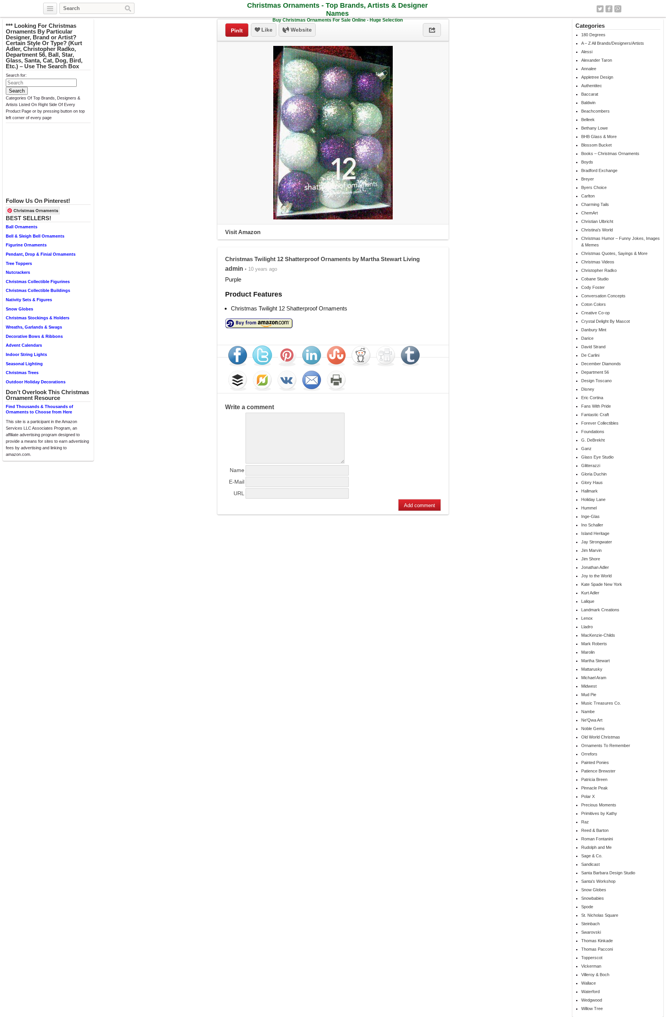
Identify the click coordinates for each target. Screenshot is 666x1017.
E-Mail (236, 482)
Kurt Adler (590, 592)
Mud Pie (588, 694)
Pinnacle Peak (594, 788)
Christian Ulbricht (597, 221)
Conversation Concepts (603, 295)
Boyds (587, 162)
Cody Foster (593, 287)
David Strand (593, 346)
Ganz (586, 448)
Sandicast (590, 864)
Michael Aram (593, 677)
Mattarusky (591, 669)
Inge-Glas (590, 516)
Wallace (588, 983)
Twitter (600, 9)
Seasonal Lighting (24, 363)
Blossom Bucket (596, 145)
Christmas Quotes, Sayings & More (614, 253)
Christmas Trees (22, 372)
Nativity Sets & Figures (29, 299)
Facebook (609, 9)
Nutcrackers (18, 272)
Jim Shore (590, 559)
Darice (587, 338)
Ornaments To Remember (605, 745)
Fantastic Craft (595, 414)
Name (237, 470)
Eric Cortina (592, 397)
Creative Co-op (595, 312)
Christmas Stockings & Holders (37, 317)
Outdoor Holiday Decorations (36, 381)
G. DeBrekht (593, 440)
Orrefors (589, 754)
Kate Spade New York (601, 584)
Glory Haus (592, 482)
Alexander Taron (596, 60)
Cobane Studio (595, 279)
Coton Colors (593, 304)
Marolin (588, 652)
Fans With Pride (596, 406)
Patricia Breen (594, 779)
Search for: (16, 75)
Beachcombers (595, 111)
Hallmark (589, 491)
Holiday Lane (593, 499)
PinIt (237, 30)
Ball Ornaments (21, 226)
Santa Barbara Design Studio (608, 872)
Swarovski (591, 932)
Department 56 (595, 372)
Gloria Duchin (594, 474)
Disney (587, 389)
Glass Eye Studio (597, 457)
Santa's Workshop (598, 881)
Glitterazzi (590, 465)
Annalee (588, 68)
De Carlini (590, 355)
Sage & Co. (591, 855)
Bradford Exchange (599, 170)
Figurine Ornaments (26, 245)
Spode (587, 906)
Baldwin (588, 102)
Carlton (588, 196)
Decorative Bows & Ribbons (34, 336)
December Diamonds (601, 363)
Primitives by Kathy (599, 813)
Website (300, 30)
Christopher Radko (599, 270)
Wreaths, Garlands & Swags (34, 327)
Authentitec (591, 85)
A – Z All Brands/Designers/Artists (612, 43)
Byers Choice (594, 187)
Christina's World (597, 230)
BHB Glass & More (599, 136)
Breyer (587, 179)
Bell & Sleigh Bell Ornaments (35, 236)
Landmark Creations (600, 609)
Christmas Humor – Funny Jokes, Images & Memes (620, 241)
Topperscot (591, 957)
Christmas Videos (597, 262)
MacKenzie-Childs (598, 635)
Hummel (589, 508)
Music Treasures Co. (601, 703)
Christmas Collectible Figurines (38, 281)
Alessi (586, 51)
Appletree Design (597, 77)
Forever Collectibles (600, 423)
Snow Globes (19, 309)
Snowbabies (592, 898)
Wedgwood (591, 1000)
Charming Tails (595, 204)
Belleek (588, 119)
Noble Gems (593, 728)
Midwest (589, 686)
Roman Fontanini (597, 839)
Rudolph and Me (596, 847)
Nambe (588, 711)
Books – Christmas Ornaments (610, 153)
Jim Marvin (591, 550)
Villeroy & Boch (595, 974)
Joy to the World (596, 575)
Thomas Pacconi (597, 949)
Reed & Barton (595, 830)
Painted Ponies (595, 762)
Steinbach (590, 923)
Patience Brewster (598, 771)
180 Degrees (593, 34)
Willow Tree (592, 1008)
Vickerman (591, 966)
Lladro (587, 626)
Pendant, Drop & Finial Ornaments (41, 254)
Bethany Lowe (594, 128)
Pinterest (618, 9)
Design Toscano (596, 380)
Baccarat (589, 94)
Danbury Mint (593, 329)
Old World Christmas (600, 737)
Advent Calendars (24, 345)
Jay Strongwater (596, 542)
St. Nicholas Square (599, 915)
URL (239, 493)
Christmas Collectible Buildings (38, 290)
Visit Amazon (243, 232)
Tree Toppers (19, 263)
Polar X (588, 796)
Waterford (590, 991)
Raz (585, 822)
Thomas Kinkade (597, 940)
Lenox (587, 618)
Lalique (587, 601)
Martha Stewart (595, 660)
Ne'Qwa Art (591, 720)
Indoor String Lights (26, 354)
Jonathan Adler (595, 567)
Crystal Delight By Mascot (605, 321)
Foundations (592, 431)
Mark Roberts (594, 643)
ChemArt (589, 213)
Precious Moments (598, 805)
